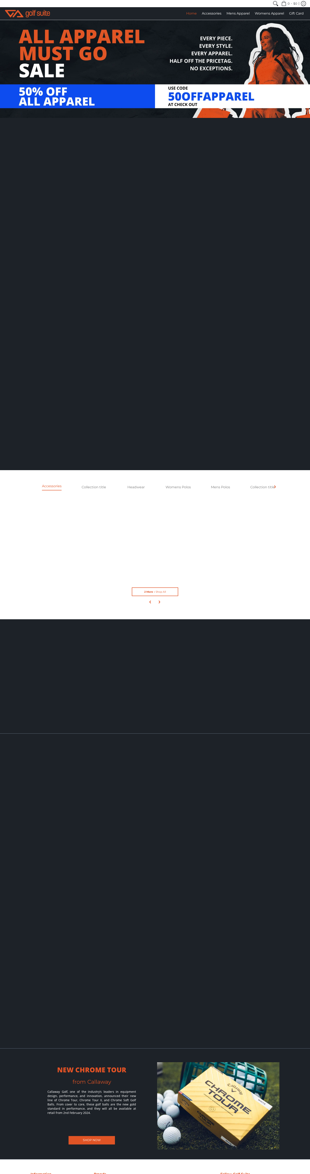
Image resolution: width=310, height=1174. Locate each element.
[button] (289, 3)
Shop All (155, 591)
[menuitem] (275, 3)
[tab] (52, 487)
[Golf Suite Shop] (27, 13)
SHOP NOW (92, 1140)
